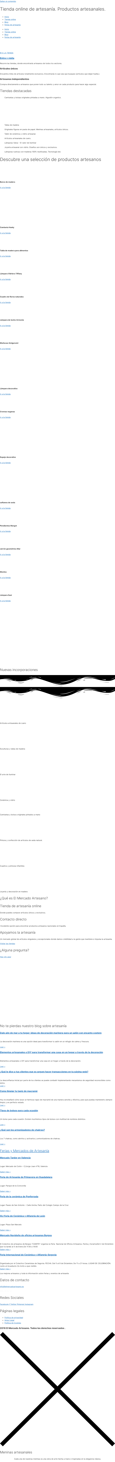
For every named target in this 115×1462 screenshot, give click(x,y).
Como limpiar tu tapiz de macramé (19, 1091)
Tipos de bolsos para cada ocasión (19, 1110)
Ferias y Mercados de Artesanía (24, 1151)
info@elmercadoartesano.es (12, 1286)
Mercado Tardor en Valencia (15, 1157)
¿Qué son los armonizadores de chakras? (22, 1130)
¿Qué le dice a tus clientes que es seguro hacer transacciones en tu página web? (44, 1071)
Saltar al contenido (8, 1)
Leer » (2, 1047)
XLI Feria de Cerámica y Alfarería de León (22, 1216)
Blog (6, 22)
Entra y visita (7, 58)
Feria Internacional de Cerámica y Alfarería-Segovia (28, 1254)
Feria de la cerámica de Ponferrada (19, 1196)
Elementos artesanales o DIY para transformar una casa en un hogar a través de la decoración (51, 1052)
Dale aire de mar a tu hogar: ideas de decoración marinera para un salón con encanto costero (51, 1033)
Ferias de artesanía (12, 25)
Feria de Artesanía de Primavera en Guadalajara (26, 1177)
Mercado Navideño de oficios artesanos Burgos (26, 1235)
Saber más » (5, 1172)
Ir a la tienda (5, 187)
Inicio (6, 17)
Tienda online (10, 19)
